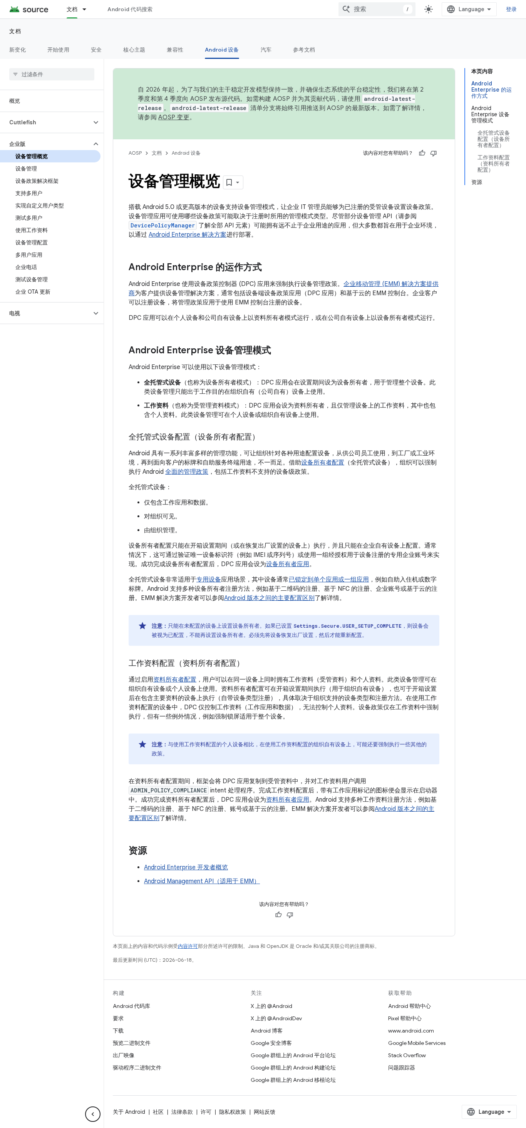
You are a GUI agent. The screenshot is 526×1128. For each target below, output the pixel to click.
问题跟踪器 (401, 1067)
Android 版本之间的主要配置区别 (269, 598)
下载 (118, 1030)
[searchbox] (51, 74)
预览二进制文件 (132, 1042)
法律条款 (182, 1112)
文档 (72, 9)
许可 (206, 1112)
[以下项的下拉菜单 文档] (87, 9)
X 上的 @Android (271, 1006)
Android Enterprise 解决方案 (187, 235)
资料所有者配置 (174, 679)
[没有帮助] (433, 153)
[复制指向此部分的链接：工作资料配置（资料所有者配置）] (252, 663)
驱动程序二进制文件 (137, 1067)
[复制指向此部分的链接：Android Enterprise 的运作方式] (269, 267)
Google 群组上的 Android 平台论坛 (293, 1055)
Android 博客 (267, 1030)
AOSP (135, 153)
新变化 (17, 49)
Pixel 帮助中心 (405, 1018)
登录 (511, 9)
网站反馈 (264, 1112)
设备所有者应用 (287, 564)
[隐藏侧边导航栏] (93, 1114)
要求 (118, 1018)
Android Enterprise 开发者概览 (186, 867)
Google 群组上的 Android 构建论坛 (293, 1067)
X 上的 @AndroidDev (276, 1018)
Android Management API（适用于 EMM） (202, 881)
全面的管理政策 (186, 472)
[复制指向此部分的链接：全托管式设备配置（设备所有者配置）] (267, 437)
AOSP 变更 (173, 117)
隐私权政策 (232, 1112)
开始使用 (58, 49)
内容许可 (188, 946)
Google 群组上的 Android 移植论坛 (293, 1079)
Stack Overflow (407, 1055)
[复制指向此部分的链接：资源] (154, 851)
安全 (96, 49)
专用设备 (208, 579)
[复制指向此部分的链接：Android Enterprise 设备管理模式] (278, 351)
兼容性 (175, 49)
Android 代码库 (131, 1006)
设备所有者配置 (322, 462)
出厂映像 (123, 1055)
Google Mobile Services (417, 1042)
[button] (45, 122)
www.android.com (411, 1030)
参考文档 (304, 49)
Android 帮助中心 (409, 1006)
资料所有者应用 (287, 800)
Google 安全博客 (271, 1042)
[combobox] (376, 9)
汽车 (266, 49)
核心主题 (134, 49)
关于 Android (129, 1112)
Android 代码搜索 (129, 9)
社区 (158, 1112)
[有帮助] (422, 153)
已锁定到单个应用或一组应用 (329, 579)
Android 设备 (222, 49)
